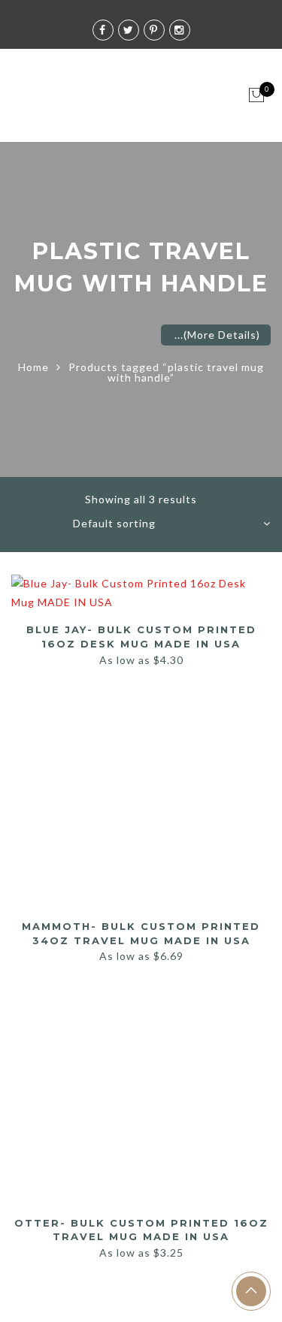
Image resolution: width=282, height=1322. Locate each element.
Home (33, 367)
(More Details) (221, 334)
